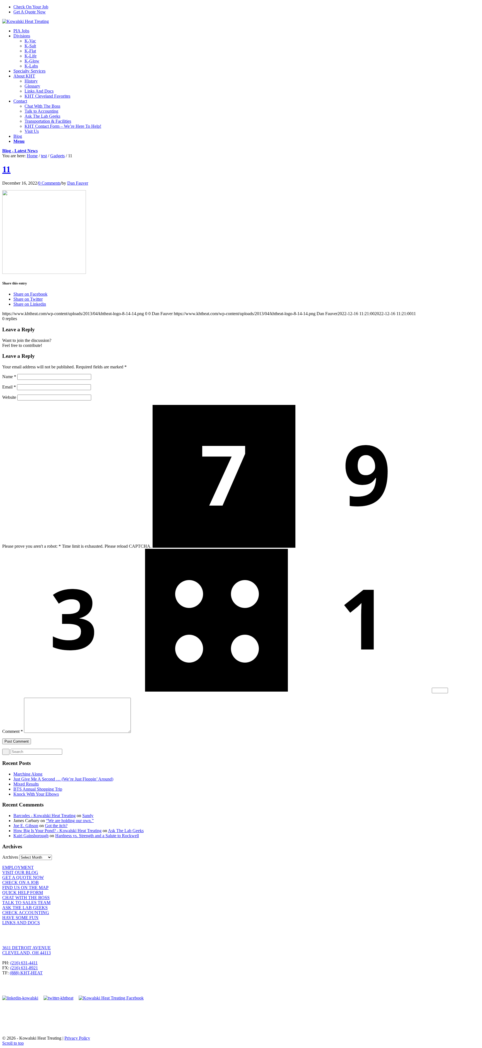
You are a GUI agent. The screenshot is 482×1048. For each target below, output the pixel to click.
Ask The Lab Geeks (126, 830)
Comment (12, 731)
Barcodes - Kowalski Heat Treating (44, 815)
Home (32, 155)
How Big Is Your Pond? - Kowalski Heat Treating (57, 830)
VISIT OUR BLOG (20, 872)
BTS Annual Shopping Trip (37, 789)
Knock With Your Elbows (36, 794)
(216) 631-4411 (24, 962)
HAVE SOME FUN (20, 917)
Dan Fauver (77, 183)
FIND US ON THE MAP (25, 887)
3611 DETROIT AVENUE (26, 947)
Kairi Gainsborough (31, 835)
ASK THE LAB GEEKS (25, 907)
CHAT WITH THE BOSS (26, 897)
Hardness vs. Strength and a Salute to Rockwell (97, 835)
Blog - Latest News (20, 150)
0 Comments (49, 183)
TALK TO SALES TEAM (26, 902)
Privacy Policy (77, 1038)
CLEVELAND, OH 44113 (26, 952)
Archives (10, 857)
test (44, 155)
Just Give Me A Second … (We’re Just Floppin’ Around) (63, 779)
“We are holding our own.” (70, 820)
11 (6, 169)
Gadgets (57, 155)
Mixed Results (26, 784)
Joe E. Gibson (25, 825)
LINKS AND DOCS (21, 922)
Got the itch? (56, 825)
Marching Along (27, 774)
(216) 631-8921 (24, 967)
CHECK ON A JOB (20, 882)
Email (9, 387)
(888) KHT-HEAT (26, 972)
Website (9, 397)
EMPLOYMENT (18, 867)
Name (9, 376)
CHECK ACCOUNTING (25, 912)
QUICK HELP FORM (22, 892)
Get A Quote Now (29, 11)
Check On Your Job (30, 6)
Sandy (87, 815)
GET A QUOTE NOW (23, 877)
